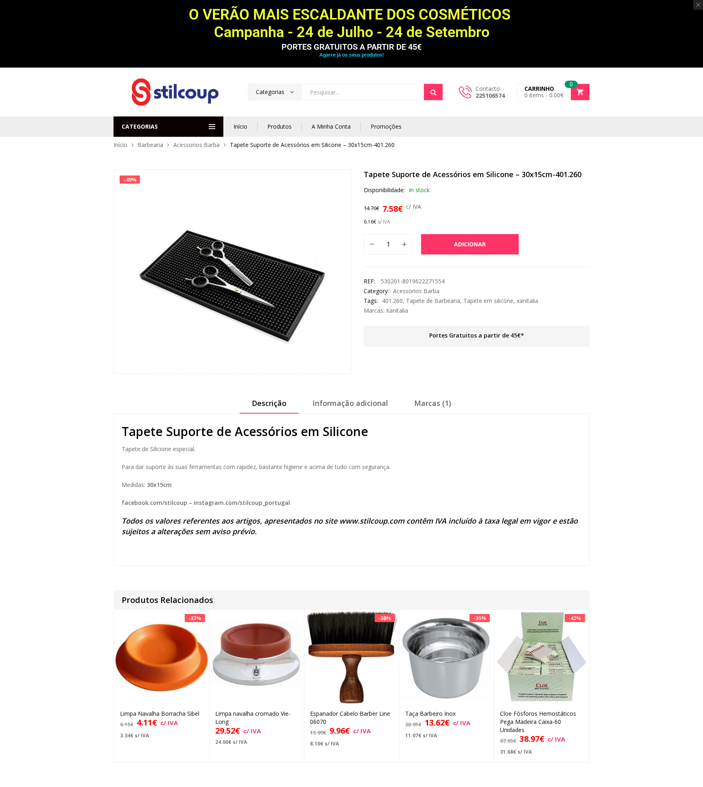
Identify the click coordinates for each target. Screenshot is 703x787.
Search (433, 92)
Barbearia (150, 145)
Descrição (269, 403)
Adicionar (470, 244)
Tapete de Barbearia (433, 301)
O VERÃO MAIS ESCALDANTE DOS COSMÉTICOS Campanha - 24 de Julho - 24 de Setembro (351, 23)
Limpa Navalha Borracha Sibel (159, 713)
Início (240, 126)
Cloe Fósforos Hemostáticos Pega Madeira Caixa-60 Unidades (538, 722)
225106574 (490, 95)
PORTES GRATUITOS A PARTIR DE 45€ (351, 47)
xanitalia (527, 301)
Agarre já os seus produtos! (351, 55)
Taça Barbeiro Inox (430, 713)
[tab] (269, 406)
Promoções (386, 126)
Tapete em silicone (488, 301)
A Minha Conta (331, 126)
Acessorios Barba (196, 145)
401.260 (392, 301)
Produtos (279, 126)
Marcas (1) (432, 403)
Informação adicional (350, 403)
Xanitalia (397, 310)
